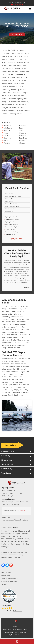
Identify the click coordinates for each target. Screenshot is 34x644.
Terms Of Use (17, 629)
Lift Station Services (10, 229)
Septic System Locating (11, 204)
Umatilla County (6, 469)
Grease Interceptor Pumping (12, 232)
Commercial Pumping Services (13, 227)
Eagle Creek (23, 138)
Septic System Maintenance (12, 222)
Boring (21, 128)
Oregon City (7, 138)
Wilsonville (22, 125)
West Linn (7, 143)
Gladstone (22, 143)
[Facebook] (3, 565)
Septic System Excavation (11, 224)
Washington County (7, 464)
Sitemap (24, 629)
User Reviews (17, 611)
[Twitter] (7, 565)
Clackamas (22, 133)
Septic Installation (9, 199)
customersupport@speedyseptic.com (15, 520)
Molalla (6, 133)
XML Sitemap (9, 632)
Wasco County (6, 473)
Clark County (5, 456)
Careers (3, 584)
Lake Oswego (8, 128)
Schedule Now (17, 34)
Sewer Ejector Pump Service (12, 206)
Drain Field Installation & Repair (13, 196)
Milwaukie (7, 130)
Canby (21, 130)
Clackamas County (7, 451)
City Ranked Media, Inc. (16, 635)
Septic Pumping (9, 201)
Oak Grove (7, 135)
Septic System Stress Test (11, 217)
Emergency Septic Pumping (12, 219)
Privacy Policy (7, 629)
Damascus (22, 135)
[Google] (11, 565)
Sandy (6, 140)
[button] (30, 9)
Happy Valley (8, 125)
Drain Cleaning (9, 211)
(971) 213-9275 (17, 4)
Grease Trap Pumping (10, 209)
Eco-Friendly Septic (10, 234)
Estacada (22, 140)
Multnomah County (7, 460)
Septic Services (9, 193)
